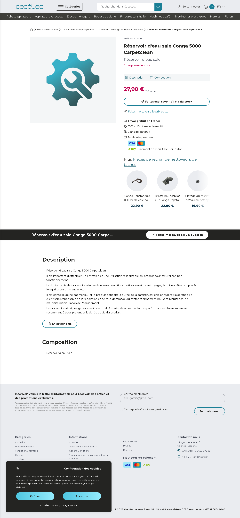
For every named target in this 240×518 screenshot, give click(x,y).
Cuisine (19, 455)
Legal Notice (130, 441)
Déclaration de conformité (83, 446)
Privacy (127, 445)
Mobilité (19, 459)
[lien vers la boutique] (29, 6)
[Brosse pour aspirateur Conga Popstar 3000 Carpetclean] (167, 180)
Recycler (128, 450)
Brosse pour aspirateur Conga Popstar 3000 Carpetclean (167, 198)
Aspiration (20, 442)
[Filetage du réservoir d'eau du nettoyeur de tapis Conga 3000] (197, 180)
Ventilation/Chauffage (26, 450)
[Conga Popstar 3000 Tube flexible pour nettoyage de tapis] (137, 180)
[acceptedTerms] (121, 409)
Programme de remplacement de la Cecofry (88, 457)
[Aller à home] (31, 29)
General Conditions (79, 450)
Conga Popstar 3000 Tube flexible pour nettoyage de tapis (137, 198)
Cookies (73, 442)
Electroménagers (24, 446)
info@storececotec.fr (188, 442)
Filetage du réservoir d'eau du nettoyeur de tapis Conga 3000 (198, 198)
